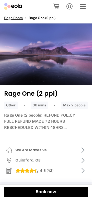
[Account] (69, 6)
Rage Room (13, 18)
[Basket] (56, 6)
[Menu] (83, 6)
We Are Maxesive (31, 150)
